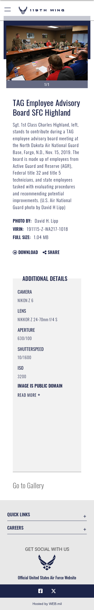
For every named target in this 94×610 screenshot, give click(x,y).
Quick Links (18, 514)
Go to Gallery (28, 485)
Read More (28, 395)
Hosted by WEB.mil (47, 604)
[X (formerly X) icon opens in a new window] (53, 591)
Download (27, 252)
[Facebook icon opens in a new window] (40, 591)
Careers (15, 527)
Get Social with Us (47, 549)
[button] (8, 10)
